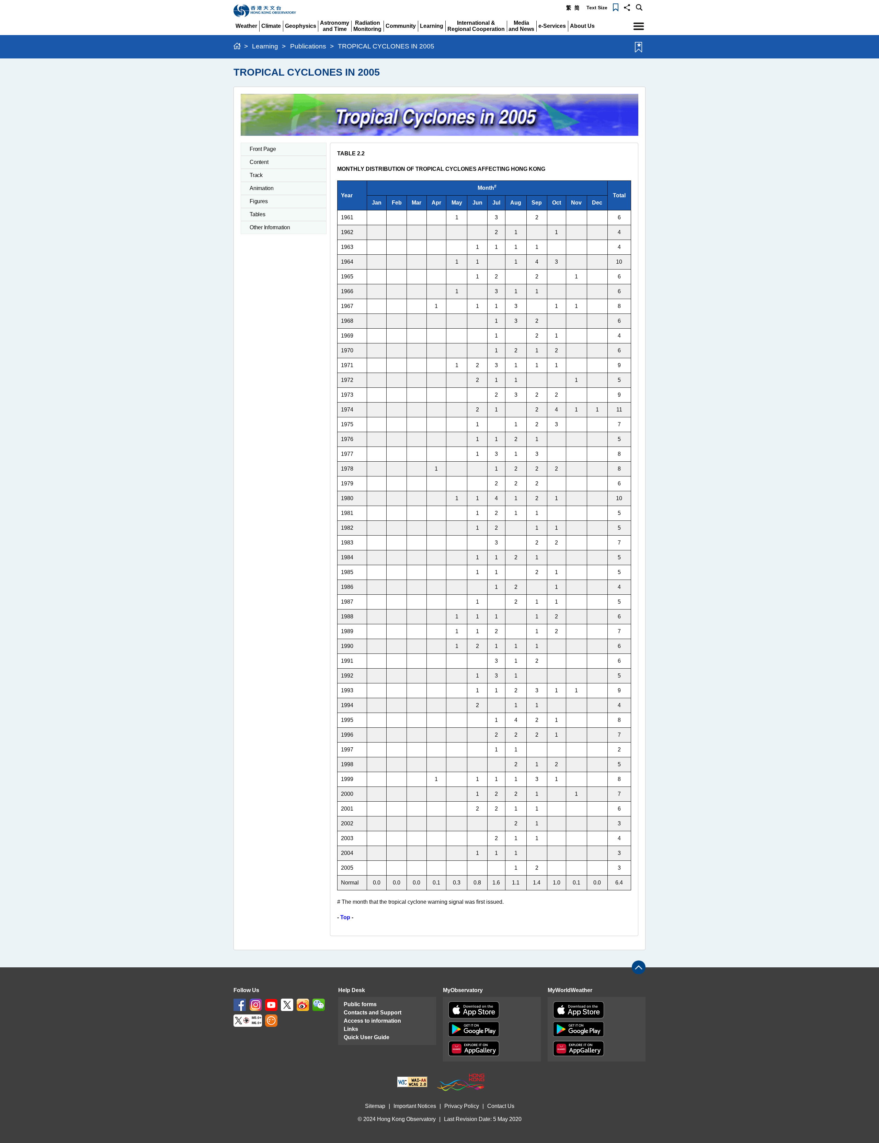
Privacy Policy (461, 1106)
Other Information (270, 227)
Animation (262, 188)
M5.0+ (257, 1018)
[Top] (639, 967)
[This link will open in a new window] (239, 1005)
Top (345, 917)
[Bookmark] (615, 7)
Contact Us (500, 1106)
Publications (308, 46)
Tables (257, 214)
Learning (265, 46)
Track (256, 175)
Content (259, 162)
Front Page (263, 149)
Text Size (596, 7)
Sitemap (375, 1106)
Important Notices (414, 1106)
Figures (258, 201)
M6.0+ (257, 1023)
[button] (627, 7)
